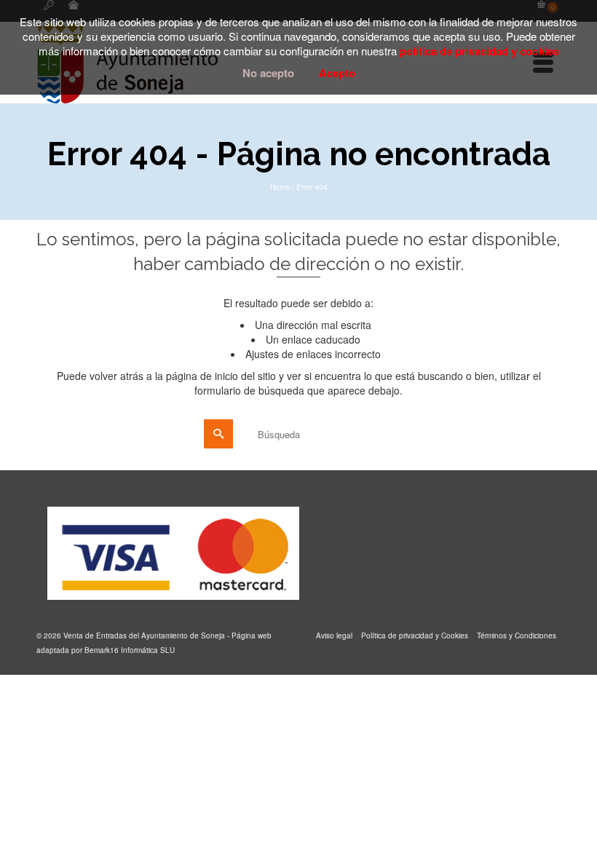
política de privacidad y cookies (479, 51)
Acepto (337, 73)
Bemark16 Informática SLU (129, 650)
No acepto (268, 73)
